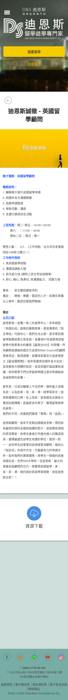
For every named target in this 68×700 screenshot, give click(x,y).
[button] (7, 12)
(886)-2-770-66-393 (34, 668)
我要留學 (34, 51)
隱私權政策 (39, 684)
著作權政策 (22, 684)
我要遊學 (34, 64)
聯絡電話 (34, 689)
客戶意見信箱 (58, 684)
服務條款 (7, 684)
